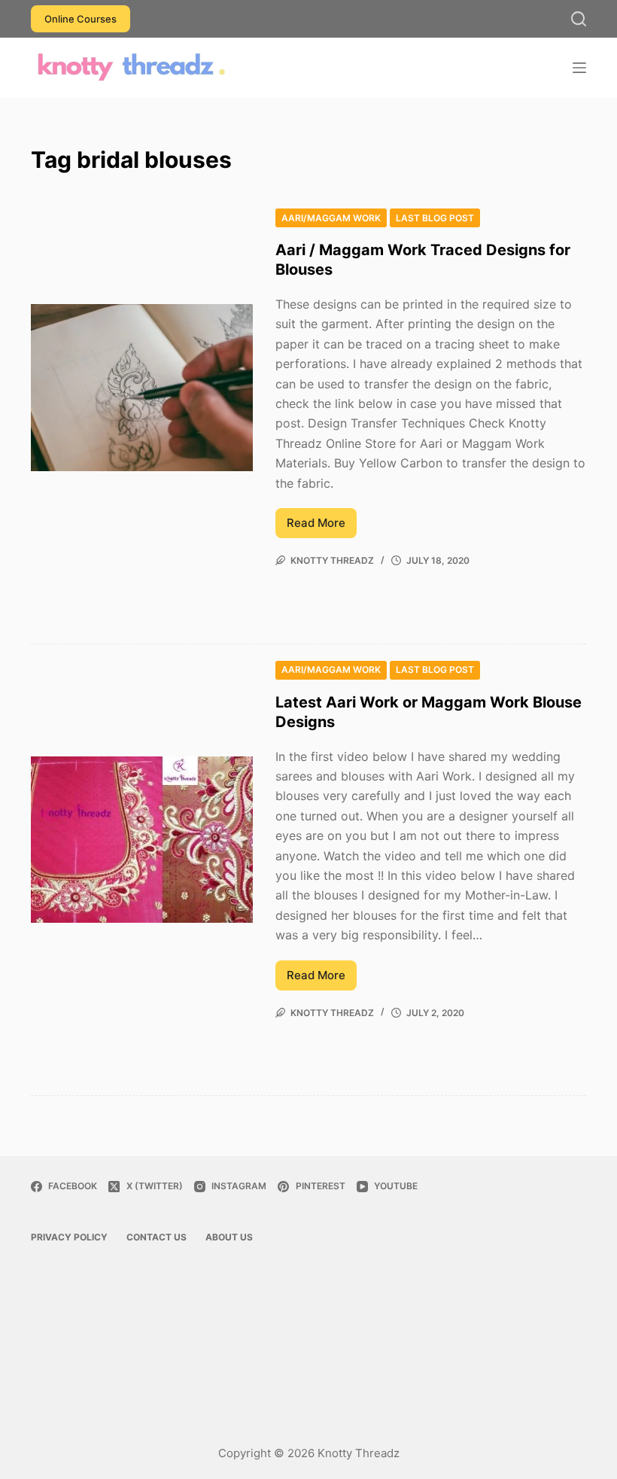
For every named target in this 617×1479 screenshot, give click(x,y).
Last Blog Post (435, 218)
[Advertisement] (308, 1337)
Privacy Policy (69, 1237)
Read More (322, 527)
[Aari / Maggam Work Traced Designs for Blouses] (142, 387)
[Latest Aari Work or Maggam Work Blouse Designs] (142, 839)
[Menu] (579, 68)
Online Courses (80, 19)
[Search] (578, 18)
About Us (229, 1237)
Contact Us (156, 1237)
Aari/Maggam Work (331, 218)
